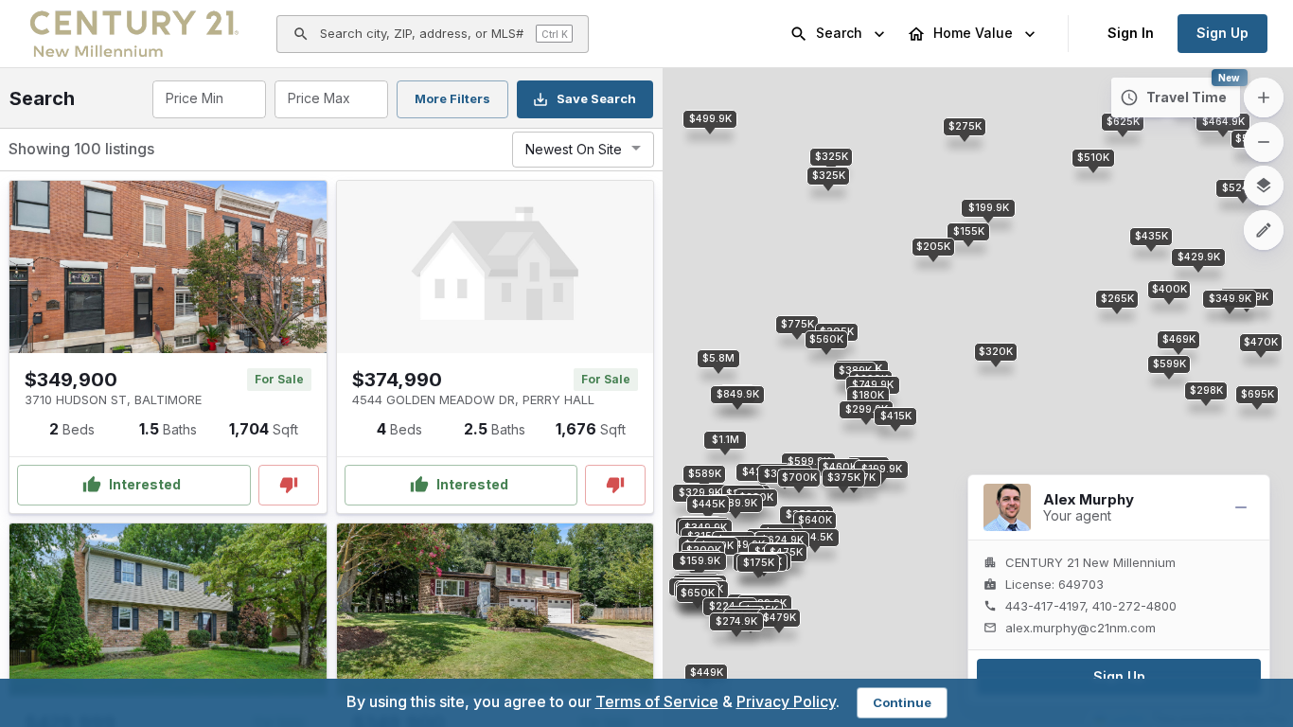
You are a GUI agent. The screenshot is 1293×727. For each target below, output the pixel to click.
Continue (902, 702)
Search (839, 33)
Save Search (596, 98)
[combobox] (207, 99)
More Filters (452, 98)
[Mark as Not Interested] (288, 485)
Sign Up (1222, 33)
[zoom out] (1264, 142)
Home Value (973, 33)
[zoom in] (1264, 97)
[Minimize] (1241, 507)
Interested (145, 484)
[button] (1229, 299)
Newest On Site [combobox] (573, 149)
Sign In (1130, 33)
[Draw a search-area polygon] (1264, 230)
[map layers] (1264, 185)
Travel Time (1186, 97)
